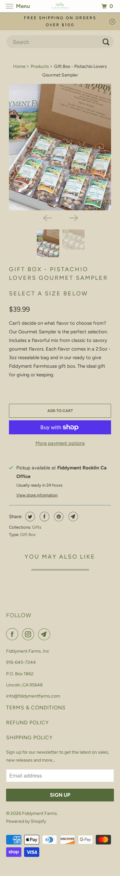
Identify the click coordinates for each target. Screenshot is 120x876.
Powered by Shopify (26, 821)
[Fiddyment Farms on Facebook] (13, 634)
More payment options (60, 443)
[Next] (73, 217)
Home (19, 66)
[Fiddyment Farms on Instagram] (29, 634)
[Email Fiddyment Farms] (45, 634)
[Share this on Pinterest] (58, 516)
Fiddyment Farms (39, 813)
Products (40, 66)
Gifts (36, 527)
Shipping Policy (29, 738)
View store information (37, 495)
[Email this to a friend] (72, 516)
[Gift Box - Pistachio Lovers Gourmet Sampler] (60, 147)
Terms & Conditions (36, 708)
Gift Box (28, 534)
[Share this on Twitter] (29, 516)
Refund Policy (27, 723)
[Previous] (47, 217)
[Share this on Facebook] (43, 516)
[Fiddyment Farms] (60, 6)
